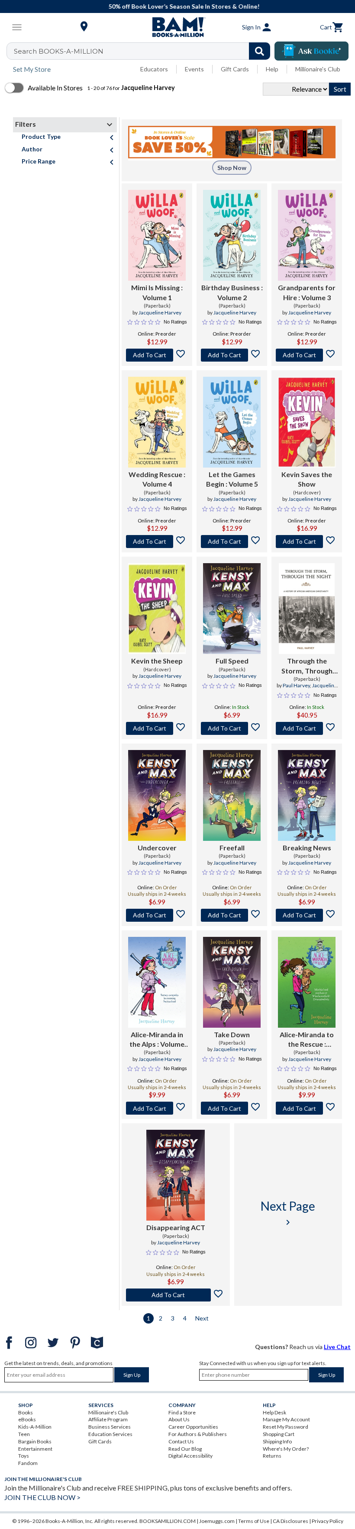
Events (194, 69)
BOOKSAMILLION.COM (167, 1521)
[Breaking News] (307, 795)
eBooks (27, 1419)
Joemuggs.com (217, 1521)
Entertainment (35, 1449)
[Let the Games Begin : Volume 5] (232, 422)
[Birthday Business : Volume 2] (232, 235)
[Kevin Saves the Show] (307, 422)
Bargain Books (35, 1441)
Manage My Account (286, 1419)
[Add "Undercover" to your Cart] (157, 915)
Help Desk (274, 1412)
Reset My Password (285, 1426)
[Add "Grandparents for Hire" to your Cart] (307, 355)
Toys (23, 1455)
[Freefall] (232, 795)
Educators (154, 69)
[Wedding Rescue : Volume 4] (157, 422)
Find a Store (182, 1412)
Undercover (157, 847)
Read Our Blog (185, 1449)
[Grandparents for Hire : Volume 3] (307, 235)
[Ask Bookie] (311, 51)
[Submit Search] (259, 51)
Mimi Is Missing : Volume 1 (157, 292)
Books (25, 1412)
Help (272, 69)
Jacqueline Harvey (160, 312)
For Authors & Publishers (197, 1434)
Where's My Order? (286, 1449)
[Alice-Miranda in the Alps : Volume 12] (157, 982)
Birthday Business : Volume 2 (232, 292)
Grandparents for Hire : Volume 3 (307, 292)
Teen (24, 1434)
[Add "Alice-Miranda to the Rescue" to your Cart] (307, 1108)
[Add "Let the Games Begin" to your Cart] (232, 541)
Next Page (288, 1213)
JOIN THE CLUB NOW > (42, 1497)
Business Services (109, 1426)
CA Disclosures (290, 1521)
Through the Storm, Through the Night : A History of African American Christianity (307, 666)
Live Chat (337, 1346)
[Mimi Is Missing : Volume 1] (157, 235)
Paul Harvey (296, 685)
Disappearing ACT (175, 1227)
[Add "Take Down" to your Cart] (232, 1108)
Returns (272, 1455)
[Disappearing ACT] (175, 1175)
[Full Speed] (232, 608)
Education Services (110, 1434)
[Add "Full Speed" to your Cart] (232, 728)
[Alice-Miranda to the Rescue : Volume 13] (307, 982)
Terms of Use (253, 1521)
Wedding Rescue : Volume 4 (157, 479)
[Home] (177, 27)
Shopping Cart (278, 1434)
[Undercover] (157, 795)
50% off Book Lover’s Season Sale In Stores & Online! (182, 6)
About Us (179, 1419)
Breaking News (307, 847)
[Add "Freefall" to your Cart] (232, 915)
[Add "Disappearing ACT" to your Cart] (176, 1295)
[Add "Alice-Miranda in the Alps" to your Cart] (157, 1108)
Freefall (232, 847)
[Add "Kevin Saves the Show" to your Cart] (307, 541)
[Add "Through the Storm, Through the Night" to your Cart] (307, 728)
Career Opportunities (193, 1426)
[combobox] (144, 51)
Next (202, 1318)
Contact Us (181, 1441)
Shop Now (231, 167)
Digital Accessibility (190, 1455)
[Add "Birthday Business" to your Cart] (232, 355)
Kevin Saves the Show (306, 479)
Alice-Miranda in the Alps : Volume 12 (156, 1039)
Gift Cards (235, 69)
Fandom (28, 1463)
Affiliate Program (108, 1419)
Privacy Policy (327, 1521)
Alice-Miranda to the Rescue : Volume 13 (307, 1039)
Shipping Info (277, 1441)
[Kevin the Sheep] (157, 608)
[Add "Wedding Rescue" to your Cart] (157, 541)
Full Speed (232, 661)
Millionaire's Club (317, 69)
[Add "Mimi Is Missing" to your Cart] (157, 355)
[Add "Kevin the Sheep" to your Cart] (157, 728)
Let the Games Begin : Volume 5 (232, 479)
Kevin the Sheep (157, 661)
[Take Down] (232, 982)
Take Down (232, 1034)
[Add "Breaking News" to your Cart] (307, 915)
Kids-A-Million (35, 1426)
